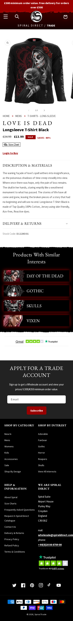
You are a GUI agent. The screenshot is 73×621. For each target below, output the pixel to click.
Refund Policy (11, 545)
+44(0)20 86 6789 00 (50, 544)
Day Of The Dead (45, 276)
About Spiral (10, 497)
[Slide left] (29, 110)
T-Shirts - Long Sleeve (41, 116)
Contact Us (10, 526)
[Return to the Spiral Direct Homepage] (36, 21)
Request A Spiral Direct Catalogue (16, 518)
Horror (41, 452)
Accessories (11, 459)
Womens (9, 446)
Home (6, 116)
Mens (18, 116)
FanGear (42, 440)
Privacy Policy (11, 539)
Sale (6, 465)
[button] (6, 16)
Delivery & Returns (14, 533)
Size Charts (10, 503)
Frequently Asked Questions (19, 509)
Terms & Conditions (14, 551)
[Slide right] (44, 110)
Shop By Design (12, 471)
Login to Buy (10, 153)
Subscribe (36, 410)
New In (7, 434)
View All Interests (47, 471)
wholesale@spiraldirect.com (55, 535)
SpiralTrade (40, 614)
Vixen (33, 320)
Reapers (42, 459)
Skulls (34, 305)
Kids (6, 452)
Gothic (35, 291)
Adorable (43, 434)
